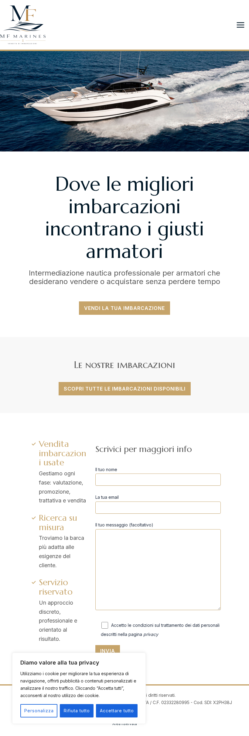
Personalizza (39, 710)
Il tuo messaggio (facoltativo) (124, 524)
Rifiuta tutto (77, 710)
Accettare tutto (117, 710)
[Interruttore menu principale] (240, 24)
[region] (79, 688)
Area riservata (124, 723)
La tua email (107, 497)
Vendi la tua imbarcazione (124, 308)
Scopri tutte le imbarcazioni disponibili (125, 389)
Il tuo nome (106, 469)
